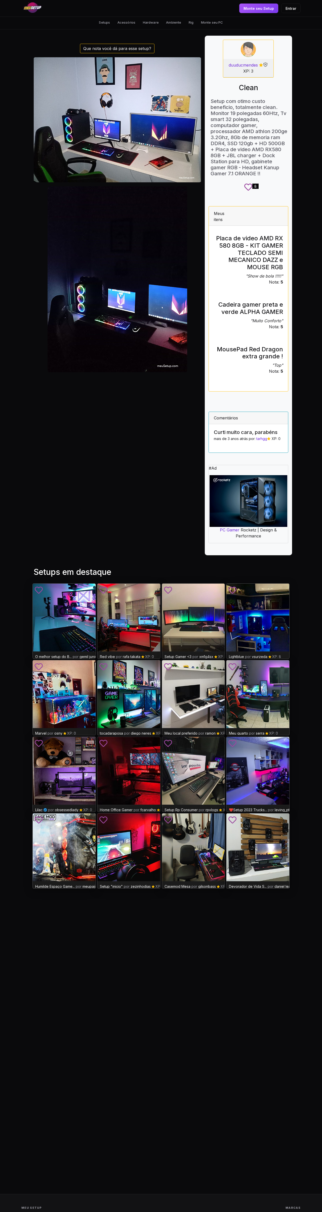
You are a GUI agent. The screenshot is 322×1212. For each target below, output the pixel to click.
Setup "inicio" (111, 886)
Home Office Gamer (116, 810)
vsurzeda (259, 656)
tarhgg (261, 438)
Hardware (151, 22)
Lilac (39, 810)
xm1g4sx (206, 656)
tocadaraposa (112, 733)
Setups (104, 22)
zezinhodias (141, 886)
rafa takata (131, 656)
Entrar (291, 8)
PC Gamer (229, 529)
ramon (210, 733)
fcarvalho (148, 810)
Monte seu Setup (259, 8)
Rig (191, 22)
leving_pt (282, 810)
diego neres (141, 733)
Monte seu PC (212, 22)
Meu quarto (238, 733)
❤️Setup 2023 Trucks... (248, 810)
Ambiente (173, 22)
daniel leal (282, 886)
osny (58, 733)
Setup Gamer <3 (178, 656)
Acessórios (126, 22)
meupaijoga (92, 886)
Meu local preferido (181, 733)
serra (260, 733)
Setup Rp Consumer (181, 810)
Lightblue (236, 656)
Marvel (41, 733)
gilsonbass (207, 886)
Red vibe (107, 656)
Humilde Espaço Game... (55, 886)
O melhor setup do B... (53, 656)
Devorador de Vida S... (248, 886)
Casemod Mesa (177, 886)
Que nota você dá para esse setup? (117, 48)
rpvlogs (212, 810)
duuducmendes (243, 65)
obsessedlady (66, 810)
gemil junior (88, 656)
